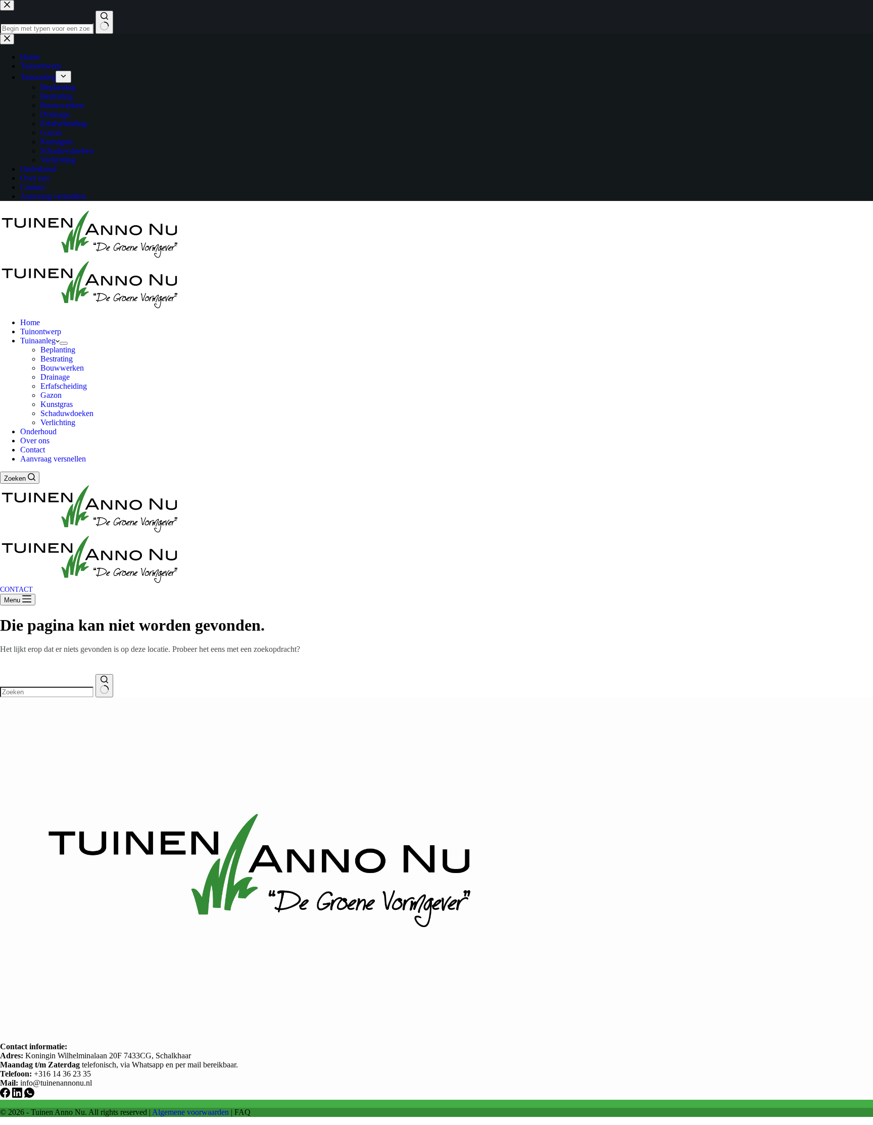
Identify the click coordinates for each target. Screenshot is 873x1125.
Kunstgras (56, 404)
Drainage (55, 377)
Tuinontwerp (40, 331)
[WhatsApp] (29, 1095)
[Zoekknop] (104, 685)
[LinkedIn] (18, 1095)
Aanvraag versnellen (53, 458)
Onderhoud (38, 431)
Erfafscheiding (63, 386)
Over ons (35, 440)
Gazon (51, 395)
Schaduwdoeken (66, 413)
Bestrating (56, 358)
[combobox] (46, 692)
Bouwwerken (62, 368)
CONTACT (16, 589)
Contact (32, 449)
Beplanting (57, 349)
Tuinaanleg (38, 340)
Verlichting (57, 422)
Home (30, 322)
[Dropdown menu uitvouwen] (64, 343)
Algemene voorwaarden (190, 1112)
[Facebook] (6, 1095)
